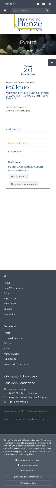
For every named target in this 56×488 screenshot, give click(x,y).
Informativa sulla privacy (29, 460)
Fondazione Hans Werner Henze (29, 418)
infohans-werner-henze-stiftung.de (28, 397)
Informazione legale (29, 464)
